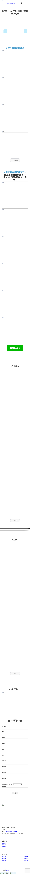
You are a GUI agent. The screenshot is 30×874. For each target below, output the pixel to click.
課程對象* (4, 778)
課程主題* (4, 761)
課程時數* (4, 772)
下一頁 (26, 31)
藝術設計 (26, 860)
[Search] (17, 3)
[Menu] (21, 3)
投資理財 (26, 856)
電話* (3, 749)
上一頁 (5, 31)
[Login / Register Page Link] (15, 3)
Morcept (7, 870)
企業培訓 (4, 843)
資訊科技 (26, 858)
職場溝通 (4, 856)
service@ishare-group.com (11, 831)
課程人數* (4, 766)
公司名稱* (4, 726)
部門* (3, 732)
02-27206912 (9, 830)
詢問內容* (4, 786)
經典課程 (4, 844)
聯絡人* (3, 737)
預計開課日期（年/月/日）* (7, 784)
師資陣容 (4, 846)
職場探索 (4, 860)
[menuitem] (15, 3)
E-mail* (3, 743)
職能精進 (4, 858)
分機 (3, 755)
